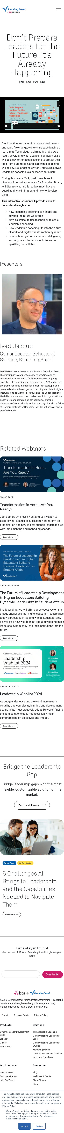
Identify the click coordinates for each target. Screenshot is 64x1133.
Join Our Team (7, 1080)
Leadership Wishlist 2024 (21, 693)
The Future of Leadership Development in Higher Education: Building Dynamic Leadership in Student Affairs (32, 597)
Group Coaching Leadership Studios (46, 1044)
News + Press (6, 1072)
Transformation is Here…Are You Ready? (26, 506)
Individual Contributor (43, 1057)
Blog (35, 1072)
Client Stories (39, 1080)
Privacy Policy (40, 1015)
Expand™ (4, 1039)
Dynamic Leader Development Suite (14, 1033)
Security (6, 1015)
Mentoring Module (41, 1049)
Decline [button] (39, 1126)
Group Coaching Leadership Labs (46, 1037)
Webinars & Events (42, 1076)
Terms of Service (22, 1015)
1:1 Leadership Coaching (45, 1032)
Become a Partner (8, 1076)
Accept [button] (24, 1126)
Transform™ (6, 1046)
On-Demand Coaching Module (47, 1053)
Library (36, 1084)
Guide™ (3, 1042)
